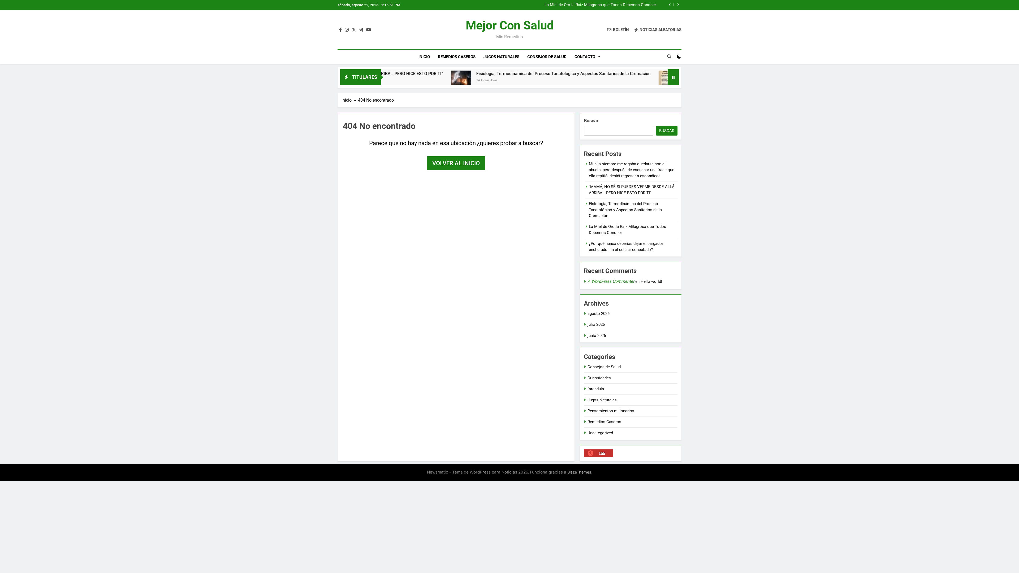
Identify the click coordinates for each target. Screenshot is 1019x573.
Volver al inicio (456, 163)
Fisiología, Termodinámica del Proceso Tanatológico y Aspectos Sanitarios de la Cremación (530, 73)
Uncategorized (600, 433)
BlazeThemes (579, 472)
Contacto (585, 56)
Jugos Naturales (501, 56)
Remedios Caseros (457, 56)
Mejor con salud (510, 25)
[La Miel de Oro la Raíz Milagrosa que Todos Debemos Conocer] (636, 80)
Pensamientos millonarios (611, 411)
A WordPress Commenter (611, 281)
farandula (596, 389)
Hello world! (651, 281)
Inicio (424, 56)
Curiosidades (599, 378)
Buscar (591, 120)
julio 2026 (596, 324)
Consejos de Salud (547, 56)
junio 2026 (597, 335)
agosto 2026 (599, 313)
